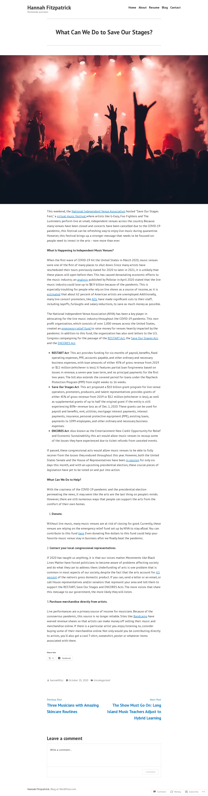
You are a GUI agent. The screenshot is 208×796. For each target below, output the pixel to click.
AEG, (94, 299)
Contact (175, 7)
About (143, 7)
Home (132, 7)
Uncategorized (102, 680)
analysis (82, 280)
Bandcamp (140, 616)
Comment (150, 772)
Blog (165, 7)
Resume (154, 7)
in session (132, 460)
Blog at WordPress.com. (63, 789)
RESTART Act (116, 338)
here (81, 533)
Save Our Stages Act (144, 338)
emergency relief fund (76, 328)
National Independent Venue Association (98, 211)
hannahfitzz (56, 680)
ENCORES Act (66, 343)
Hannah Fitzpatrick (49, 7)
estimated (53, 294)
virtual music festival (71, 216)
